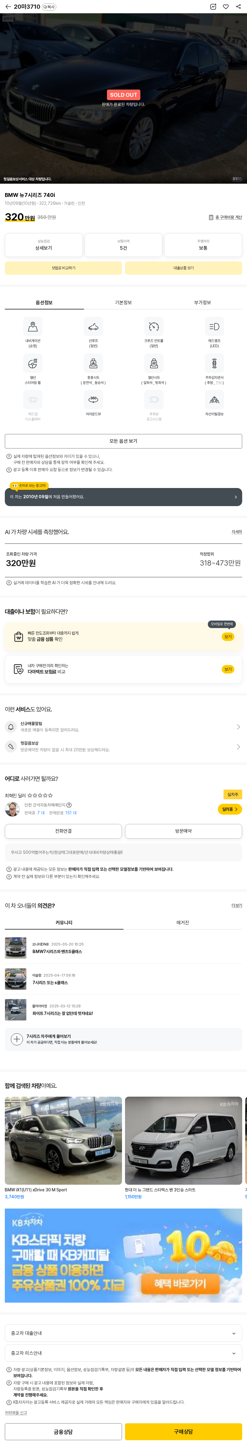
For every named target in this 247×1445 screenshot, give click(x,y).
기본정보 (123, 303)
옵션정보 (44, 303)
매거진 (183, 923)
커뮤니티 (64, 923)
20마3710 (34, 6)
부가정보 (202, 303)
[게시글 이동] (123, 948)
